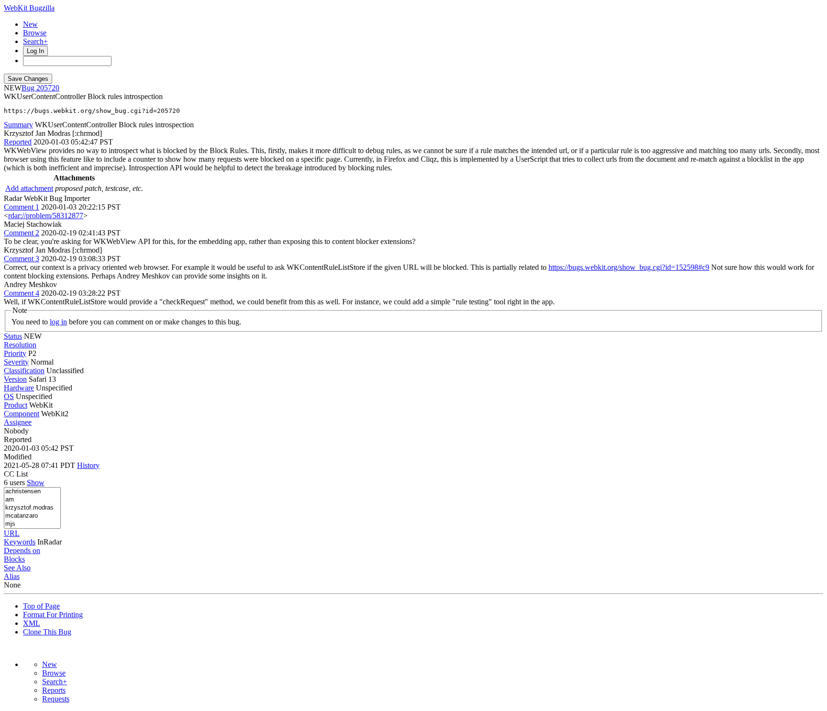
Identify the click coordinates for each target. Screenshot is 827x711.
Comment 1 (21, 207)
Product (15, 405)
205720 (47, 88)
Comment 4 (21, 293)
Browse (34, 33)
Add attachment (29, 188)
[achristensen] (32, 492)
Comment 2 (21, 233)
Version (15, 379)
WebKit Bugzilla (29, 8)
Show (36, 482)
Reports (54, 690)
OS (9, 396)
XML (31, 623)
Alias (12, 576)
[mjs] (32, 524)
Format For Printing (53, 615)
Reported (18, 142)
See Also (17, 568)
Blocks (14, 559)
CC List (16, 474)
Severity (16, 362)
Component (21, 414)
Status (13, 336)
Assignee (18, 422)
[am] (32, 500)
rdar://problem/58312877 (45, 215)
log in (58, 322)
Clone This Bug (47, 632)
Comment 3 (21, 259)
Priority (15, 353)
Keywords (19, 542)
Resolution (20, 345)
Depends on (22, 550)
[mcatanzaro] (32, 516)
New (30, 24)
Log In (35, 51)
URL (12, 533)
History (88, 465)
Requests (55, 699)
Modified (18, 457)
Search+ (35, 41)
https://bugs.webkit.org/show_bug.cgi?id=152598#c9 (628, 267)
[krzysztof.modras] (32, 508)
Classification (24, 371)
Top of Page (41, 606)
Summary (18, 125)
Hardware (19, 388)
